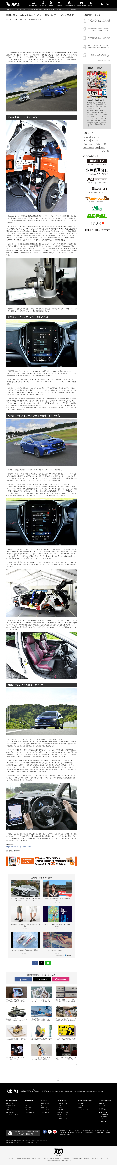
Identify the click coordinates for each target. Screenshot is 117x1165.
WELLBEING (104, 1116)
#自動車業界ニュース (35, 19)
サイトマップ (72, 1130)
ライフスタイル (16, 9)
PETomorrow (104, 1119)
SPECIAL (104, 1112)
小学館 (64, 1132)
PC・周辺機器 (10, 1112)
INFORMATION (106, 1100)
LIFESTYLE (63, 1100)
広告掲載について (100, 1132)
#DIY (97, 147)
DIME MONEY (45, 1103)
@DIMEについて (64, 1130)
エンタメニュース (83, 1110)
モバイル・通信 (10, 1105)
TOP (7, 9)
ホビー (80, 1107)
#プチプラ (87, 140)
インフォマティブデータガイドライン (86, 1130)
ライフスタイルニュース (64, 1119)
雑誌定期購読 (71, 1132)
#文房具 (98, 144)
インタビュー (28, 1110)
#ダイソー (95, 140)
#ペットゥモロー (89, 147)
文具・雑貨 (60, 1110)
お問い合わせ (100, 1130)
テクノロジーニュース (12, 1114)
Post (41, 963)
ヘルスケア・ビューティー (64, 1114)
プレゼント (102, 1105)
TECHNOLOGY (13, 1100)
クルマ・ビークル (27, 9)
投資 (42, 1105)
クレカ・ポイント (46, 1110)
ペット (59, 1116)
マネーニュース (45, 1112)
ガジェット (9, 1110)
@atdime (24, 979)
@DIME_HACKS (43, 979)
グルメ (59, 1105)
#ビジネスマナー (89, 144)
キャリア (27, 1103)
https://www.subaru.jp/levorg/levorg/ (19, 847)
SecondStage (104, 1114)
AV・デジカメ (10, 1103)
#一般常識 (87, 137)
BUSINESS (29, 1100)
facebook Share (35, 963)
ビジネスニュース (30, 1112)
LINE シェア (48, 963)
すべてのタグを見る (103, 151)
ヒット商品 (28, 1107)
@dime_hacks (62, 979)
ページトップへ (58, 1080)
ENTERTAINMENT (86, 1100)
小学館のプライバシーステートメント (85, 1132)
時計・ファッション (62, 1112)
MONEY (45, 1100)
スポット (80, 1103)
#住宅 (102, 147)
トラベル (59, 1107)
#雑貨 (104, 144)
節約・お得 (44, 1107)
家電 (7, 1107)
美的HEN (103, 1121)
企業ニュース (105, 1109)
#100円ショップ (97, 137)
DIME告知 (101, 1103)
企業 (26, 1105)
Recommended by (60, 955)
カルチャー (81, 1105)
